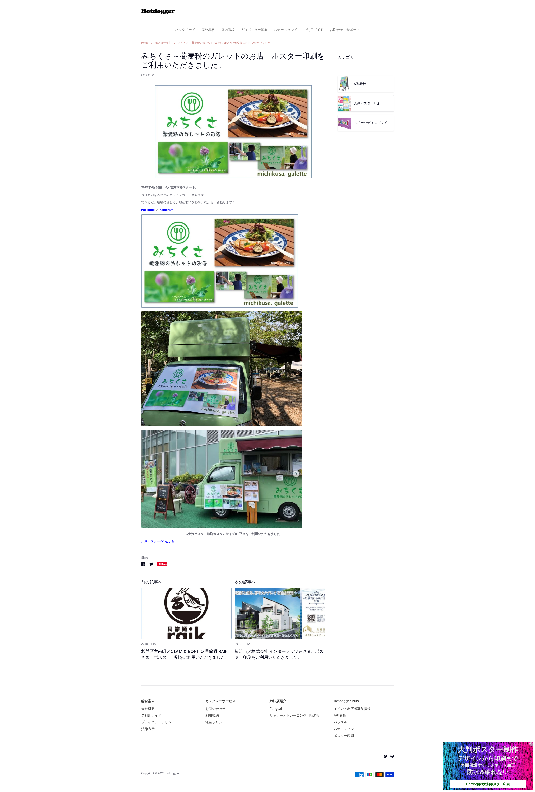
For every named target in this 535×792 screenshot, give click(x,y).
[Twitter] (384, 756)
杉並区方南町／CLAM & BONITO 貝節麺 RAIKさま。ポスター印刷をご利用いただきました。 (185, 654)
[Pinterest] (390, 756)
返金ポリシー (215, 722)
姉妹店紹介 (278, 701)
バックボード (185, 29)
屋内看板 (227, 29)
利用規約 (212, 715)
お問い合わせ (215, 709)
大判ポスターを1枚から (157, 541)
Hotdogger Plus (346, 701)
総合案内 (148, 701)
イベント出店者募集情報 (352, 709)
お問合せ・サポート (345, 29)
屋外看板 (208, 29)
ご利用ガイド (313, 29)
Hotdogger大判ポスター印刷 (488, 784)
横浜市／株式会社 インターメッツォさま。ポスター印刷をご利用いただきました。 (279, 654)
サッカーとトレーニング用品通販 (295, 715)
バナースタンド (285, 29)
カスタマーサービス (220, 701)
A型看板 (340, 715)
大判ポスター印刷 (254, 29)
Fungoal (276, 709)
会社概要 (148, 709)
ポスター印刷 (344, 735)
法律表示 (148, 729)
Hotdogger (172, 773)
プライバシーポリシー (158, 722)
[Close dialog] (531, 744)
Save (164, 563)
